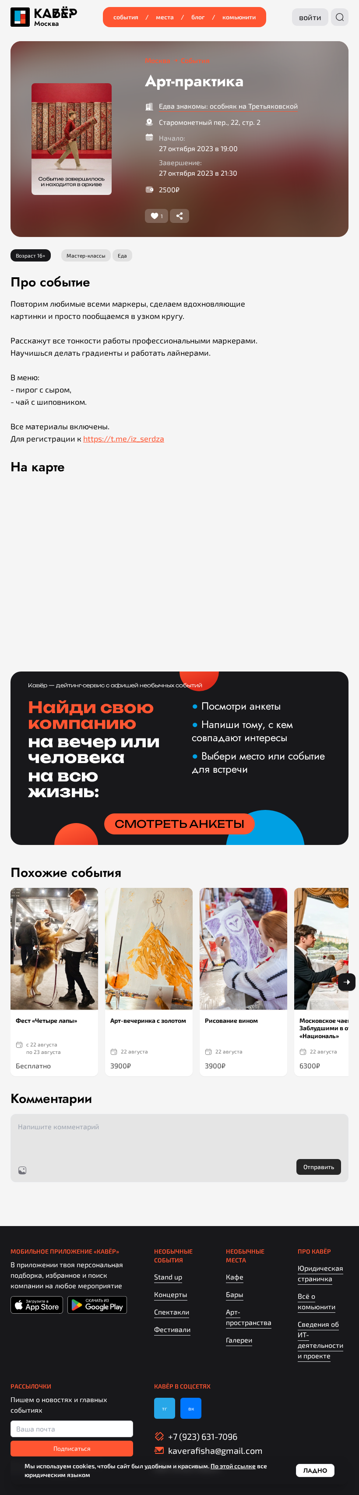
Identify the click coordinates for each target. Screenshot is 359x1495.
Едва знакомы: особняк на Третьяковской (228, 106)
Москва (46, 23)
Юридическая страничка (320, 1273)
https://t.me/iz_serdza (123, 438)
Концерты (170, 1294)
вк (191, 1408)
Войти (310, 17)
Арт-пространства (248, 1317)
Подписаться (72, 1448)
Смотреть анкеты (179, 824)
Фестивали (172, 1329)
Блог (198, 17)
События (125, 17)
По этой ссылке (233, 1466)
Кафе (234, 1276)
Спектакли (171, 1312)
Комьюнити (239, 17)
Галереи (239, 1340)
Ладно (315, 1470)
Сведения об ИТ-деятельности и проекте (320, 1340)
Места (165, 17)
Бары (234, 1294)
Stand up (168, 1276)
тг (164, 1408)
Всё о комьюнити (316, 1301)
